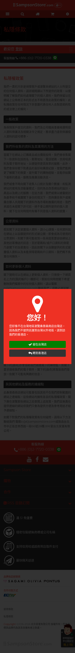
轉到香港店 (40, 353)
